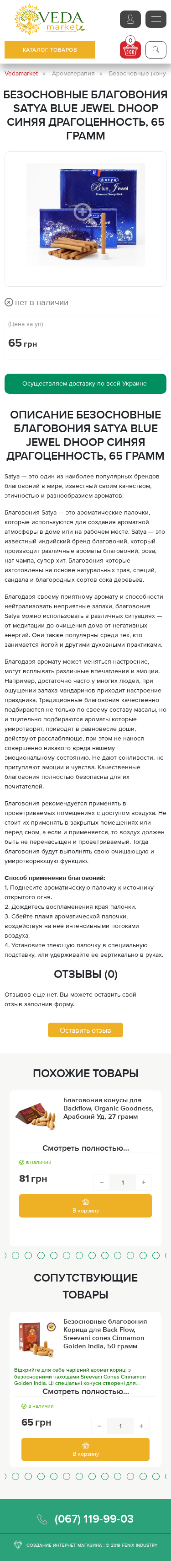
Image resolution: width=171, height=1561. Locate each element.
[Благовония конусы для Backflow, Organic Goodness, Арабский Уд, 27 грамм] (36, 1118)
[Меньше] (101, 1182)
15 (156, 1255)
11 (105, 1255)
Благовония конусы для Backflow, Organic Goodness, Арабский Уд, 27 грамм (108, 1108)
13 (130, 1255)
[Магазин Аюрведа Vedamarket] (50, 19)
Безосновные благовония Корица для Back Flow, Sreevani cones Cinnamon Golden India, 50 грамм (105, 1333)
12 (117, 1255)
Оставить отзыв (85, 1030)
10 (92, 1255)
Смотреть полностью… (85, 1148)
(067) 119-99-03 (94, 1518)
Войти (130, 19)
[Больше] (143, 1182)
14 (143, 1255)
